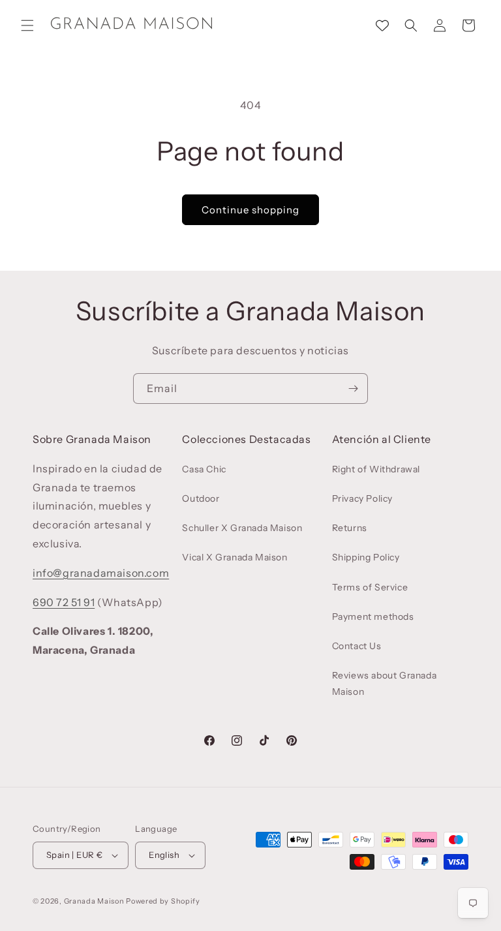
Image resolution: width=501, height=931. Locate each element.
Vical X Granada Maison (234, 557)
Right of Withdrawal (376, 469)
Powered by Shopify (163, 901)
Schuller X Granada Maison (242, 528)
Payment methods (373, 616)
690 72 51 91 (64, 602)
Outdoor (200, 498)
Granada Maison (94, 901)
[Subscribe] (353, 388)
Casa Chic (204, 469)
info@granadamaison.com (101, 572)
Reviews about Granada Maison (384, 683)
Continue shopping (250, 210)
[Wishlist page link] (382, 25)
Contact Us (357, 646)
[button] (27, 25)
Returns (349, 528)
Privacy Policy (362, 498)
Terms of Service (370, 587)
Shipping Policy (366, 557)
